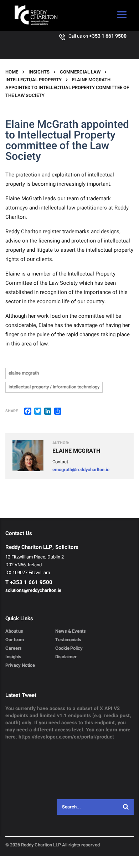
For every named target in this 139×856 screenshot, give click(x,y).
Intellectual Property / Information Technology (54, 386)
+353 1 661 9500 (108, 36)
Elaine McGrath (24, 373)
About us (14, 631)
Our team (14, 640)
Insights (13, 657)
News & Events (70, 631)
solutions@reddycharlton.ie (33, 590)
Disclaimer (66, 657)
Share (11, 411)
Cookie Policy (69, 648)
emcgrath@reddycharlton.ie (80, 469)
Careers (13, 648)
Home (11, 72)
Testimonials (68, 640)
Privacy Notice (20, 665)
